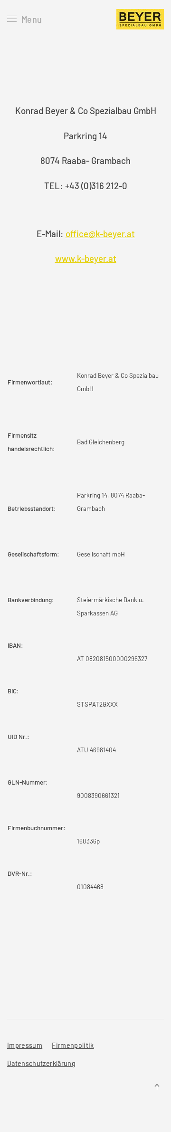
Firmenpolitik (73, 1044)
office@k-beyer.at (100, 233)
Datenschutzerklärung (41, 1062)
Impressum (24, 1044)
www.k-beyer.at (85, 258)
